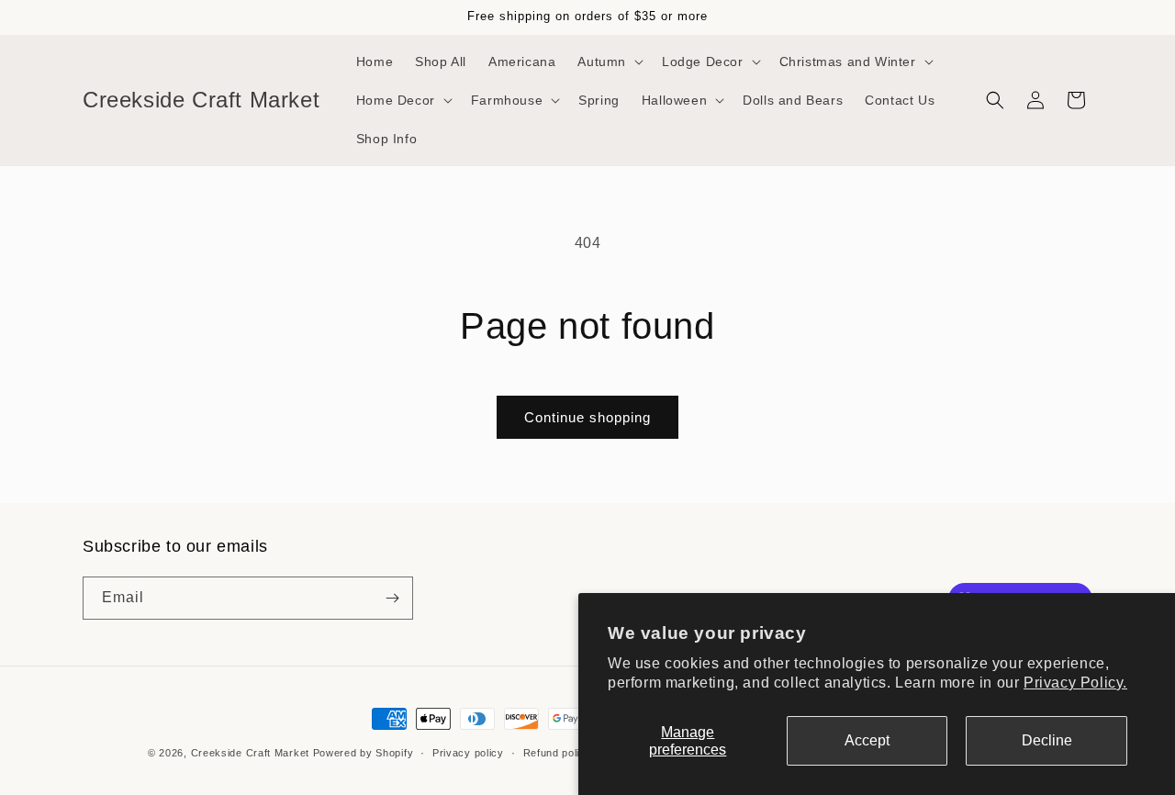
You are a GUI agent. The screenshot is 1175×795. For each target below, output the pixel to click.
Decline (1047, 740)
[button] (608, 61)
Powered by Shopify (363, 752)
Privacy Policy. (1075, 682)
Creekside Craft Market (250, 752)
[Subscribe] (392, 598)
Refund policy (557, 752)
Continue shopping (587, 417)
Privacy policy (468, 752)
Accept (867, 740)
